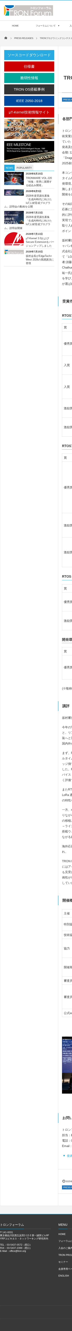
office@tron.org (17, 1251)
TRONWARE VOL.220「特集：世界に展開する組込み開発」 (39, 182)
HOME (15, 26)
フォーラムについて (46, 26)
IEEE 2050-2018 (29, 101)
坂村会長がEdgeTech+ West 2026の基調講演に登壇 (40, 259)
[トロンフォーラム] (28, 14)
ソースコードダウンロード (29, 55)
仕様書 (29, 66)
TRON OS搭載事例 (29, 89)
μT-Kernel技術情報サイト (29, 112)
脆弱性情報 (29, 78)
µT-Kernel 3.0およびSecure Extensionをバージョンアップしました (40, 242)
